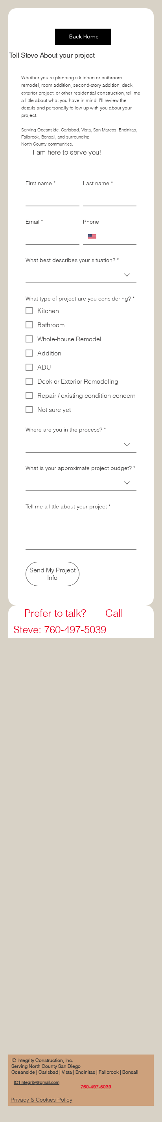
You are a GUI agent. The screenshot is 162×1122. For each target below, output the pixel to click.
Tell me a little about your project (68, 506)
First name (40, 183)
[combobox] (81, 275)
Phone (91, 221)
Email (34, 221)
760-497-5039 (96, 1086)
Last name (98, 183)
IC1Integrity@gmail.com (36, 1082)
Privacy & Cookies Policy (41, 1099)
